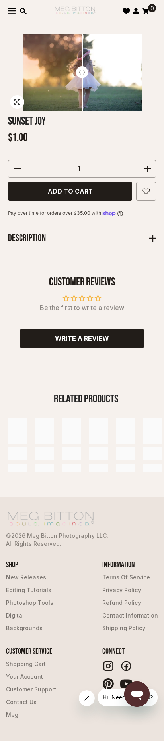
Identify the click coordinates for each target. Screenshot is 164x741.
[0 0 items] (145, 11)
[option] (82, 72)
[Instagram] (108, 666)
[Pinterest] (108, 684)
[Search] (23, 11)
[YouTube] (126, 684)
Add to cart (70, 191)
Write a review (82, 338)
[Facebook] (126, 666)
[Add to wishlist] (146, 191)
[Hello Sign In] (136, 11)
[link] (17, 453)
